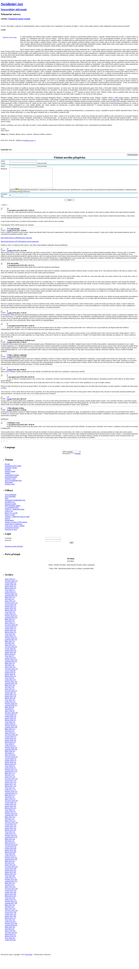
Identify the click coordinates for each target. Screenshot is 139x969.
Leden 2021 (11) (10, 702)
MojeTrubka (9, 482)
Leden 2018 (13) (10, 768)
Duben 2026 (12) (10, 586)
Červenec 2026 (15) (11, 581)
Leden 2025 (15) (10, 614)
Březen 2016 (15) (10, 808)
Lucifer (25, 140)
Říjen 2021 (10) (10, 685)
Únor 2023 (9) (9, 656)
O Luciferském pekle (11, 507)
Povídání (8, 469)
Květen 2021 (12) (10, 694)
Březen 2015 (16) (10, 830)
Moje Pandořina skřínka (12, 505)
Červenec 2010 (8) (11, 932)
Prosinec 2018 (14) (11, 747)
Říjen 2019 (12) (10, 729)
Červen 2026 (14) (10, 583)
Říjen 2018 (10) (10, 751)
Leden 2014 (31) (10, 855)
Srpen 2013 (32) (10, 865)
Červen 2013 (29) (10, 868)
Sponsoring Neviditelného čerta (15, 500)
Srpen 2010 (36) (10, 931)
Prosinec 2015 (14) (11, 813)
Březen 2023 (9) (10, 654)
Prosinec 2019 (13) (11, 725)
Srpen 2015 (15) (10, 821)
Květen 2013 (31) (10, 870)
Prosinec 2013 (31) (11, 857)
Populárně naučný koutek (19, 19)
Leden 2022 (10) (10, 680)
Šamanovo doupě (10, 504)
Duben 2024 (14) (10, 630)
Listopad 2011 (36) (11, 903)
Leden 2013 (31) (10, 877)
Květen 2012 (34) (10, 892)
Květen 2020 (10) (10, 716)
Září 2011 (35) (9, 907)
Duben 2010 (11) (10, 934)
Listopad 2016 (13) (11, 793)
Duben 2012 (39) (10, 894)
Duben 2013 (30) (10, 872)
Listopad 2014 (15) (11, 837)
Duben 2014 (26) (10, 850)
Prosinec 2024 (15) (11, 615)
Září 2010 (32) (9, 929)
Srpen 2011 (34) (10, 909)
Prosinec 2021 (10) (11, 681)
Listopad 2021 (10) (11, 683)
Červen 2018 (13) (10, 758)
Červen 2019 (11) (10, 736)
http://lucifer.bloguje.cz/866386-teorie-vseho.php (16, 238)
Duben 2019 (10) (10, 740)
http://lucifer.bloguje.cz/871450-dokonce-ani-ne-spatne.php (20, 241)
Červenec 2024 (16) (11, 625)
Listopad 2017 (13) (11, 771)
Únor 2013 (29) (10, 876)
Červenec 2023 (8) (11, 647)
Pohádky (8, 473)
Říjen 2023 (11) (10, 641)
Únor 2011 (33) (10, 920)
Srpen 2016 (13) (10, 799)
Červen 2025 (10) (10, 604)
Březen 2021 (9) (10, 698)
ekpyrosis (116, 99)
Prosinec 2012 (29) (11, 879)
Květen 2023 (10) (10, 650)
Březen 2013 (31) (10, 874)
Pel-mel (7, 464)
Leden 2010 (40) (10, 940)
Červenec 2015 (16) (11, 822)
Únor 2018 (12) (10, 766)
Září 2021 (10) (9, 687)
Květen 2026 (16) (10, 584)
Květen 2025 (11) (10, 606)
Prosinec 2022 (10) (11, 659)
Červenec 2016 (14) (11, 800)
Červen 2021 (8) (10, 692)
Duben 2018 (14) (10, 762)
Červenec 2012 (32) (11, 888)
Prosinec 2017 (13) (11, 769)
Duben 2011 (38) (10, 916)
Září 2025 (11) (9, 599)
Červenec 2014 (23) (11, 844)
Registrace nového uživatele (14, 546)
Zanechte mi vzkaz (11, 529)
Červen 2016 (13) (10, 802)
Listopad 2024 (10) (11, 617)
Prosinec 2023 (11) (11, 637)
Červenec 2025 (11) (11, 603)
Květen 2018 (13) (10, 760)
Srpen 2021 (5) (10, 689)
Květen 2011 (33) (10, 914)
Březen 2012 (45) (10, 896)
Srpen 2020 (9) (10, 711)
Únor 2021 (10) (10, 700)
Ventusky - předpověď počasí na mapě (17, 516)
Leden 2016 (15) (10, 811)
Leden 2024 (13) (10, 636)
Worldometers (9, 520)
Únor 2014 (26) (10, 854)
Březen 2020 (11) (10, 720)
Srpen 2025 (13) (10, 601)
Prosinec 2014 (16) (11, 835)
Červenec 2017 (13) (11, 779)
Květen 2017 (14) (10, 782)
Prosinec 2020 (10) (11, 703)
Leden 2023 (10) (10, 658)
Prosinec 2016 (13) (11, 791)
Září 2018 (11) (9, 753)
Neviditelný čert (12, 4)
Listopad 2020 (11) (11, 705)
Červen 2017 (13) (10, 780)
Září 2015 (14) (9, 819)
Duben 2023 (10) (10, 652)
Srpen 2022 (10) (10, 667)
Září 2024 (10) (9, 621)
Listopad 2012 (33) (11, 881)
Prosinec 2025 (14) (11, 594)
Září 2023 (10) (9, 643)
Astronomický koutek (12, 475)
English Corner (10, 484)
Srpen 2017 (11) (10, 777)
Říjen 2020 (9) (9, 707)
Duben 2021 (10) (10, 696)
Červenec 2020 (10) (11, 713)
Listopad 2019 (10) (11, 727)
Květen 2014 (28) (10, 848)
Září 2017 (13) (9, 775)
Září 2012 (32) (9, 885)
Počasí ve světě (10, 515)
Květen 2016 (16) (10, 804)
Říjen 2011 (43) (10, 905)
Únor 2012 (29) (10, 898)
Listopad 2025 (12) (11, 595)
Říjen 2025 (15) (10, 597)
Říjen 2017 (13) (10, 773)
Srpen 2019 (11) (10, 733)
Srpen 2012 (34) (10, 887)
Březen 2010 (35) (10, 936)
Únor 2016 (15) (10, 810)
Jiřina (6, 498)
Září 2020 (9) (9, 709)
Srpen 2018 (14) (10, 755)
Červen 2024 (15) (10, 626)
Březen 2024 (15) (10, 632)
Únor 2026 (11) (10, 590)
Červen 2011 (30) (10, 912)
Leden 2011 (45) (10, 921)
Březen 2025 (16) (10, 610)
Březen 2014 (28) (10, 852)
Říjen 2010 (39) (10, 927)
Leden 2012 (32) (10, 899)
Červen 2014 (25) (10, 846)
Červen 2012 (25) (10, 890)
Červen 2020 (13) (10, 714)
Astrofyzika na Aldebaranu (13, 524)
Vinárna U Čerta (10, 479)
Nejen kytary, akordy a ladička (15, 526)
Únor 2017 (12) (10, 788)
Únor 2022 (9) (9, 678)
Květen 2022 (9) (10, 672)
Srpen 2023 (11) (10, 645)
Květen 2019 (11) (10, 738)
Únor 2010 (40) (10, 938)
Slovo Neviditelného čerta (13, 480)
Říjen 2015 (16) (10, 817)
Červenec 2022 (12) (11, 669)
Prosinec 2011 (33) (11, 901)
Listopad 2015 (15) (11, 815)
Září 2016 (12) (9, 797)
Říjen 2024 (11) (10, 619)
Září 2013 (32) (9, 863)
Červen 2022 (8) (10, 670)
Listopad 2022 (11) (11, 661)
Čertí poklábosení (10, 494)
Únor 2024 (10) (10, 634)
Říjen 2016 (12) (10, 795)
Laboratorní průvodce (12, 527)
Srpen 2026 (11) (10, 579)
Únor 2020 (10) (10, 722)
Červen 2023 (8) (10, 648)
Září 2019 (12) (9, 731)
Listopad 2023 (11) (11, 639)
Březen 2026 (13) (10, 588)
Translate (78, 453)
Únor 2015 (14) (10, 832)
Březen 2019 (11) (10, 742)
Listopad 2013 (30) (11, 859)
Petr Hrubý (28, 954)
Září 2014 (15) (9, 841)
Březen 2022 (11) (10, 676)
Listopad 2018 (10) (11, 749)
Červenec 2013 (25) (11, 866)
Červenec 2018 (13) (11, 757)
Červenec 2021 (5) (11, 691)
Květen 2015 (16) (10, 826)
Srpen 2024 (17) (10, 623)
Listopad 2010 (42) (11, 925)
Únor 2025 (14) (10, 612)
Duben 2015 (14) (10, 828)
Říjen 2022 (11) (10, 663)
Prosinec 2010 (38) (11, 923)
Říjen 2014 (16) (10, 839)
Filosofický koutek (11, 468)
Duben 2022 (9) (10, 674)
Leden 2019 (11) (10, 746)
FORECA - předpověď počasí (14, 509)
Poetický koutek (10, 471)
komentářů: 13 (32, 140)
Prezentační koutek (11, 477)
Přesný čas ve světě (11, 513)
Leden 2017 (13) (10, 790)
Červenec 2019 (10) (11, 735)
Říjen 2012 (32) (10, 883)
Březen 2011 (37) (10, 918)
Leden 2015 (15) (10, 833)
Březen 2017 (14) (10, 786)
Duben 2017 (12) (10, 784)
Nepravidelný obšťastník (14, 9)
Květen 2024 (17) (10, 628)
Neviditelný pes (10, 502)
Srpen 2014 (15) (10, 843)
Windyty (7, 518)
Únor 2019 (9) (9, 744)
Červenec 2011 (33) (11, 910)
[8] (2, 315)
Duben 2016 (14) (10, 806)
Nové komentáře (10, 496)
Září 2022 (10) (9, 665)
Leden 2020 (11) (10, 724)
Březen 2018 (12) (10, 764)
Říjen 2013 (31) (10, 861)
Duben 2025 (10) (10, 608)
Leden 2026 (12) (10, 592)
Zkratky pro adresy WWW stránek (16, 522)
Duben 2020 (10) (10, 718)
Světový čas (9, 511)
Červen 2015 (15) (10, 824)
